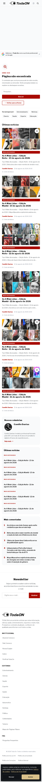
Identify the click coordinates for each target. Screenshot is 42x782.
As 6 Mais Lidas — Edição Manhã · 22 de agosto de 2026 (16, 300)
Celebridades (7, 719)
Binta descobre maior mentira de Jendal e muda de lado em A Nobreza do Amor (22, 534)
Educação (33, 116)
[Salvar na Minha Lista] (37, 131)
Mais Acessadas (9, 152)
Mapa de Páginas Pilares (11, 729)
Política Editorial (23, 760)
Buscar (21, 97)
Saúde (4, 692)
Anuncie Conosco (8, 638)
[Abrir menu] (4, 3)
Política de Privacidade (19, 772)
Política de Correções (9, 760)
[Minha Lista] (33, 3)
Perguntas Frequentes (10, 740)
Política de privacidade (25, 756)
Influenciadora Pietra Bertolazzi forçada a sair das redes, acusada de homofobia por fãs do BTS (21, 550)
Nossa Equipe (7, 649)
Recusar (11, 777)
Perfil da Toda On (8, 659)
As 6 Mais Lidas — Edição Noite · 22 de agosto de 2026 (16, 252)
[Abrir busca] (37, 3)
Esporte (23, 116)
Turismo (5, 724)
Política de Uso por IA (8, 756)
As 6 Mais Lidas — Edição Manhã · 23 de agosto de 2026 (16, 204)
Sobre (4, 654)
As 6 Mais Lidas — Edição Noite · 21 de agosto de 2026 (16, 348)
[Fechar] (39, 54)
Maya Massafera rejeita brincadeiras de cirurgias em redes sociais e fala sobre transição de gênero (21, 560)
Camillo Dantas (7, 168)
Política (5, 713)
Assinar (34, 595)
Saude (14, 116)
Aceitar (30, 777)
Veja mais (8, 441)
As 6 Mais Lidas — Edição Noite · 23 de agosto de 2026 (16, 157)
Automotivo (6, 703)
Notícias (34, 112)
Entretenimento (22, 112)
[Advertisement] (21, 29)
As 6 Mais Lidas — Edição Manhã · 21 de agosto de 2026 (16, 395)
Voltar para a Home (14, 103)
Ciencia (6, 116)
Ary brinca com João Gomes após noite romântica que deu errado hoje (22, 526)
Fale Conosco (7, 643)
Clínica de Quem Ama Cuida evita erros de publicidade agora (22, 542)
